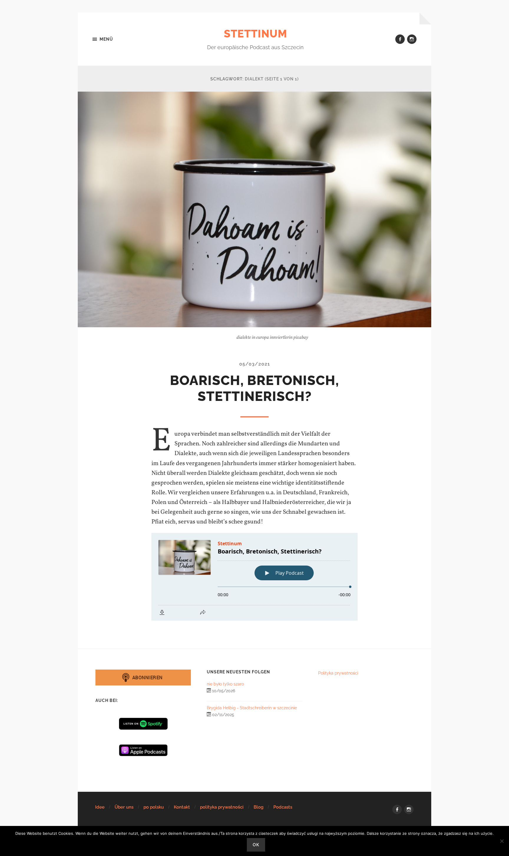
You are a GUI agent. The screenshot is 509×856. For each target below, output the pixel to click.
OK (256, 844)
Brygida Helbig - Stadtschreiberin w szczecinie (252, 707)
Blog (258, 807)
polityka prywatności (222, 807)
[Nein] (502, 841)
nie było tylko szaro (225, 683)
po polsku (153, 807)
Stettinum (255, 33)
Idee (100, 807)
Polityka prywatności (338, 672)
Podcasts (282, 807)
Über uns (124, 807)
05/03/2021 (254, 364)
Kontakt (182, 807)
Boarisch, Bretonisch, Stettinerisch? (254, 388)
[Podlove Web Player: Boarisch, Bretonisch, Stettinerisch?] (254, 577)
